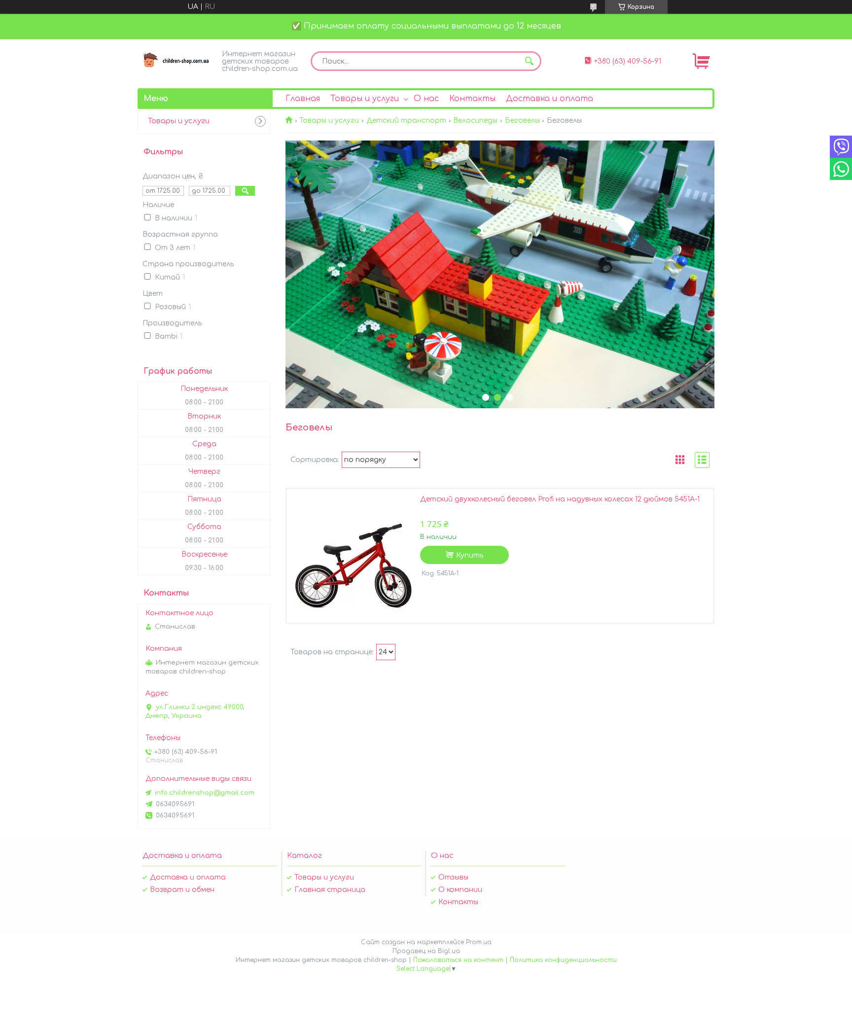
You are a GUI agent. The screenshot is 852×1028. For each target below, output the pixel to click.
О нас (426, 98)
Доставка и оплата (549, 98)
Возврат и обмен (182, 889)
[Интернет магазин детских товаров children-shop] (177, 60)
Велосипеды (475, 120)
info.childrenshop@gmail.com (204, 792)
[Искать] (529, 61)
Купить (469, 555)
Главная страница (329, 889)
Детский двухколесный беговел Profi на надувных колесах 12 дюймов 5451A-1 (560, 499)
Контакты (472, 98)
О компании (460, 889)
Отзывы (453, 877)
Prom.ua (479, 942)
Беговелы (522, 120)
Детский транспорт (406, 120)
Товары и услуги (364, 98)
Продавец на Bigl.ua (426, 951)
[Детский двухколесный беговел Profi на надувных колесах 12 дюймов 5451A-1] (353, 555)
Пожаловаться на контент (458, 960)
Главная (302, 98)
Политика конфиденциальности (563, 960)
